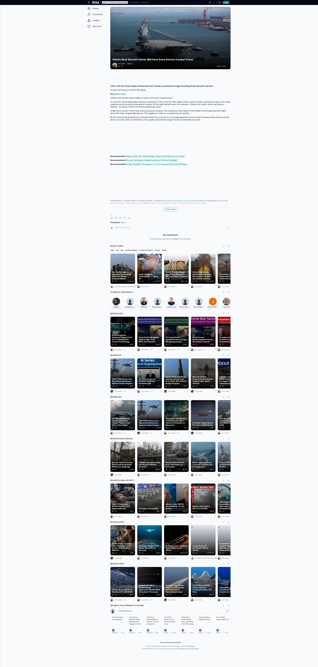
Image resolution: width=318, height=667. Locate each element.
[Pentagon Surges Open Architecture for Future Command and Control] (230, 332)
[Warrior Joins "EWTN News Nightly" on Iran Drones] (176, 499)
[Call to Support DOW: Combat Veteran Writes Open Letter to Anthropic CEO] (230, 499)
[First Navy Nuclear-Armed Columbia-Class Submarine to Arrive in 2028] (230, 415)
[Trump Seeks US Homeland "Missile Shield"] (203, 540)
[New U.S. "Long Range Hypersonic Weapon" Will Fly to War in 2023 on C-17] (176, 269)
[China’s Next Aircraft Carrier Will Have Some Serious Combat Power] (170, 38)
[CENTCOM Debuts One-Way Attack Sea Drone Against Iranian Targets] (122, 373)
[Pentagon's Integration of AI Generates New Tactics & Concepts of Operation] (176, 415)
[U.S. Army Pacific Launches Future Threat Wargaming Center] (176, 332)
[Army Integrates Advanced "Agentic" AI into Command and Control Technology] (122, 332)
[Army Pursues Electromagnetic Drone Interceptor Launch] (203, 332)
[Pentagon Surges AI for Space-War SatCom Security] (149, 540)
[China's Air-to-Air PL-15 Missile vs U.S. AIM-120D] (122, 582)
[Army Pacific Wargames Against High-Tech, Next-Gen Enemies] (149, 332)
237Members (133, 2)
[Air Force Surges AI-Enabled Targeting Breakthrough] (149, 373)
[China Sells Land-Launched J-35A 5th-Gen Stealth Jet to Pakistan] (230, 582)
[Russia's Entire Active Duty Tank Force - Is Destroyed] (176, 457)
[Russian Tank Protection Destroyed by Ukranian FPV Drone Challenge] (122, 457)
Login (226, 2)
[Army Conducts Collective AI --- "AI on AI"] (149, 269)
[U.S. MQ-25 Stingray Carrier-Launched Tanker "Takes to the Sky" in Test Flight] (122, 415)
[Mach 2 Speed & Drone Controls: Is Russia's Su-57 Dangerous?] (203, 457)
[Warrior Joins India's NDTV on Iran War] (203, 499)
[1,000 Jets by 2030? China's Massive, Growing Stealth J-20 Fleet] (203, 582)
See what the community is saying (127, 605)
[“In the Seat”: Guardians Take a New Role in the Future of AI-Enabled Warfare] (122, 540)
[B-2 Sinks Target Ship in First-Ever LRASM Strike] (203, 415)
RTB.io (192, 646)
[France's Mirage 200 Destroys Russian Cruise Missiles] (230, 457)
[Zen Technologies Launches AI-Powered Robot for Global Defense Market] (122, 269)
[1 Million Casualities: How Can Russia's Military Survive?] (149, 457)
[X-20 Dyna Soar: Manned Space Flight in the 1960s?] (176, 540)
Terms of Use (182, 648)
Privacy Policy (194, 648)
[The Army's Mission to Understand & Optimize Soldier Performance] (230, 269)
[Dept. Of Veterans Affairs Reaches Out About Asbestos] (122, 499)
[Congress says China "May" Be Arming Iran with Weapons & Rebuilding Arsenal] (176, 582)
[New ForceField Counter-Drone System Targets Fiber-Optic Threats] (203, 373)
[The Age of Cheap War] (149, 499)
